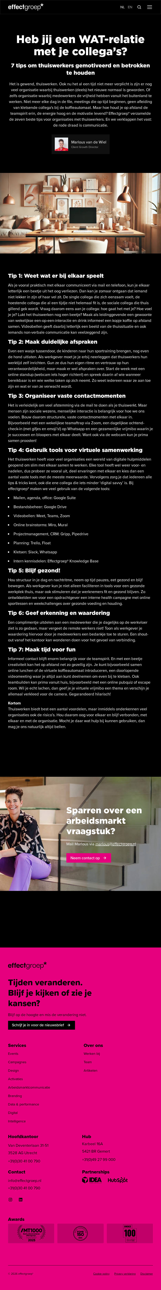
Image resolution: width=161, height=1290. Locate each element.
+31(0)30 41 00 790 (24, 1161)
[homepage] (27, 965)
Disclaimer (146, 1274)
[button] (149, 7)
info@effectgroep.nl (24, 1180)
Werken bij (92, 1053)
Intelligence (17, 1121)
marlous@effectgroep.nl (115, 844)
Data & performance (23, 1104)
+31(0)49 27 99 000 (98, 1159)
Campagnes (17, 1062)
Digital (13, 1112)
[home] (26, 7)
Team (88, 1062)
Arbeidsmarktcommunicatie (29, 1087)
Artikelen (90, 1070)
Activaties (15, 1079)
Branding (15, 1095)
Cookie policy (101, 1274)
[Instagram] (10, 1200)
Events (13, 1053)
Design (13, 1070)
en (130, 7)
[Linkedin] (21, 1200)
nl (122, 7)
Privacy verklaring (125, 1274)
